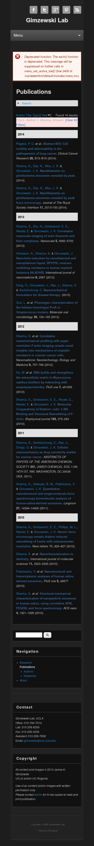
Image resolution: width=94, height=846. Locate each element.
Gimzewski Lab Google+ (55, 10)
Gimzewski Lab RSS (77, 10)
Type (35, 115)
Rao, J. (55, 285)
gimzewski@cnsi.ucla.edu (40, 740)
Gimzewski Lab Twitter (44, 10)
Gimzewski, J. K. (27, 170)
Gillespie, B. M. (43, 484)
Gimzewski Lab (57, 824)
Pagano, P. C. (25, 143)
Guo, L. (21, 302)
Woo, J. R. (52, 166)
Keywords (30, 676)
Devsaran (53, 830)
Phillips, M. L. (68, 527)
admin (38, 794)
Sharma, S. (23, 166)
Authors (28, 671)
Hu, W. (20, 372)
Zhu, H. (38, 226)
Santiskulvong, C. (31, 290)
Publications (27, 667)
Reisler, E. (23, 231)
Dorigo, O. (23, 447)
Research (26, 662)
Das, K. (38, 166)
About (23, 680)
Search (26, 103)
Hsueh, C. (65, 399)
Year (44, 115)
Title (28, 115)
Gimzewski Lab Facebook (33, 10)
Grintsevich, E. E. (56, 226)
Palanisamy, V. (65, 484)
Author (20, 115)
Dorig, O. (22, 285)
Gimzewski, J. (64, 253)
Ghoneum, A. (25, 253)
